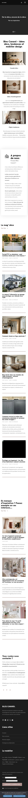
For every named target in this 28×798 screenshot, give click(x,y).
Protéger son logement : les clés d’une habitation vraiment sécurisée (13, 461)
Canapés (15, 757)
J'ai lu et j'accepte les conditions (11, 788)
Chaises (20, 757)
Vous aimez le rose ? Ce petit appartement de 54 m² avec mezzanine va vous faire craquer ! (13, 622)
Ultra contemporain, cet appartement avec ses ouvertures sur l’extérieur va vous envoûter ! (13, 581)
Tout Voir (3, 228)
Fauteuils (4, 759)
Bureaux (10, 757)
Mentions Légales (6, 739)
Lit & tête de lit (11, 759)
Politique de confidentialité (8, 743)
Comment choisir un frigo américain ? (14, 336)
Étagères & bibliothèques (7, 764)
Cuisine (14, 338)
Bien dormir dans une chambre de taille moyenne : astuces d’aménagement (13, 376)
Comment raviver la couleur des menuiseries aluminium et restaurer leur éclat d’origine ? (13, 418)
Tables (6, 762)
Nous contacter (5, 736)
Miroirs (3, 762)
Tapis (16, 762)
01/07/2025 (5, 626)
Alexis (6, 258)
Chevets (23, 757)
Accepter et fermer (8, 796)
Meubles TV (22, 759)
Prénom (4, 780)
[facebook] (3, 690)
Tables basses (12, 762)
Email (3, 777)
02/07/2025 (5, 584)
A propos (4, 733)
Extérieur (15, 299)
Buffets (6, 757)
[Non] (26, 794)
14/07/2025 (5, 541)
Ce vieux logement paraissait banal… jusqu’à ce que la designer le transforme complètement (13, 537)
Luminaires (17, 759)
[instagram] (10, 690)
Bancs (3, 757)
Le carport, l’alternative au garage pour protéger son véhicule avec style (13, 296)
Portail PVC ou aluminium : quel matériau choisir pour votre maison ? (13, 255)
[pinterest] (6, 690)
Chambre (14, 380)
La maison (15, 258)
